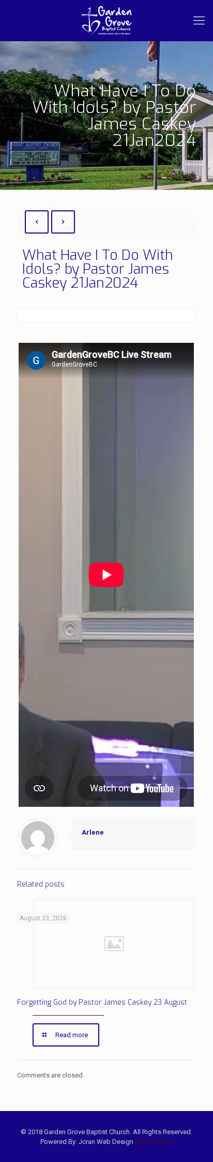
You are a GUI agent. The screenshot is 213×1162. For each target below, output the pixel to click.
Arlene (93, 832)
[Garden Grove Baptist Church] (106, 20)
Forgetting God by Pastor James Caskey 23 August (102, 1002)
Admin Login (154, 1142)
